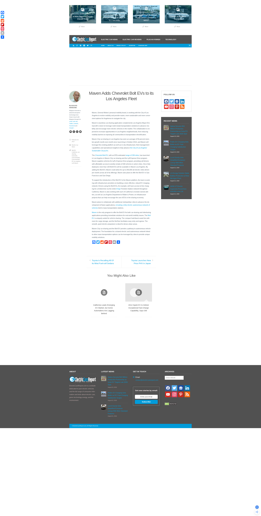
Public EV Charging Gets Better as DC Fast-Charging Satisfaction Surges (179, 145)
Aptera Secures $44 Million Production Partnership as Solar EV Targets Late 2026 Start (179, 130)
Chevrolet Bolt (76, 157)
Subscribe (146, 402)
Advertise (132, 45)
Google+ (71, 128)
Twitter (71, 123)
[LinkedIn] (84, 45)
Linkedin (75, 123)
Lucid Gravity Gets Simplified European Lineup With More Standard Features (177, 161)
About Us (110, 45)
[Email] (2, 33)
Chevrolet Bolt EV (101, 155)
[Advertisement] (130, 68)
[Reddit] (2, 21)
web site (75, 121)
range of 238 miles (132, 155)
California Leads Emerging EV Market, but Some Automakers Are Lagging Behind (104, 309)
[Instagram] (80, 45)
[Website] (70, 131)
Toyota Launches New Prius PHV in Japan (141, 261)
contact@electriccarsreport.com (146, 380)
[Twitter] (88, 45)
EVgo (118, 189)
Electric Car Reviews (132, 39)
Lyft (73, 163)
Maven (94, 212)
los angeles (77, 161)
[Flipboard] (2, 25)
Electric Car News (109, 39)
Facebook (72, 126)
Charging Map (142, 45)
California (74, 152)
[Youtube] (91, 45)
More (83, 26)
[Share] (2, 37)
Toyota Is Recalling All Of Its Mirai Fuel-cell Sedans (103, 261)
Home (103, 45)
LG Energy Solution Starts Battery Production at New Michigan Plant (179, 175)
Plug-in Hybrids (153, 39)
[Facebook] (77, 45)
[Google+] (77, 131)
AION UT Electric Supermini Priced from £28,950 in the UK (178, 188)
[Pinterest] (2, 29)
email (70, 121)
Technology (170, 39)
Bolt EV (74, 150)
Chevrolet (74, 156)
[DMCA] (171, 404)
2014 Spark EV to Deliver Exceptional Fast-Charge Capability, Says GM (138, 308)
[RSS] (73, 45)
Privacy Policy (121, 45)
